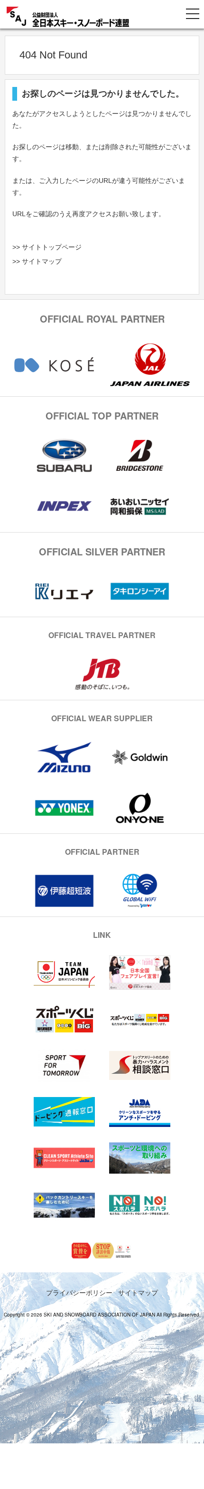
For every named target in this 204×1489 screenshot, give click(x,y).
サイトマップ (138, 1292)
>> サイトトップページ (47, 247)
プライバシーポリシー (79, 1292)
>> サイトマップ (37, 261)
